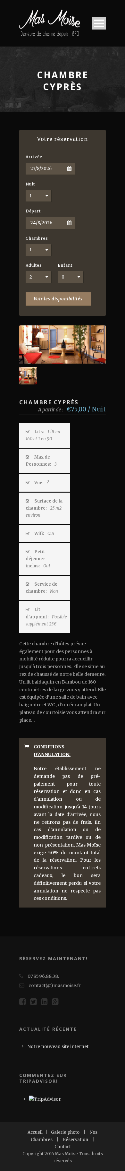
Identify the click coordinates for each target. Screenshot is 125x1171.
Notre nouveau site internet (57, 1046)
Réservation (75, 1139)
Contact (62, 1146)
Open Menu (99, 23)
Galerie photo (65, 1132)
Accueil (35, 1132)
